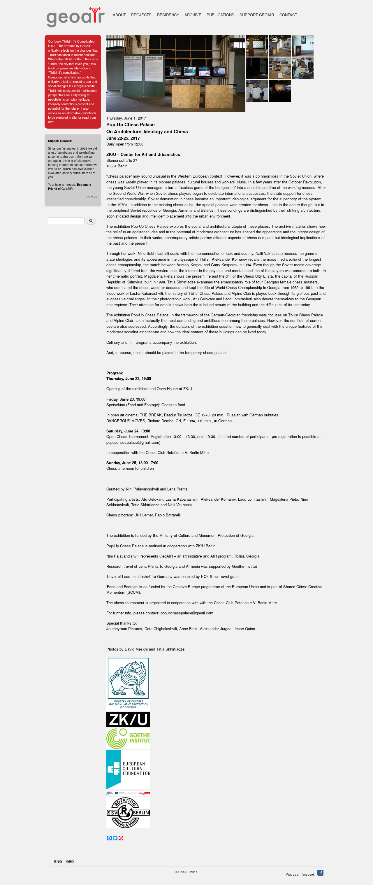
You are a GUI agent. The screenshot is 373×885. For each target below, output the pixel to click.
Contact (288, 14)
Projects (141, 14)
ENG (58, 861)
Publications (220, 14)
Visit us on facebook (301, 874)
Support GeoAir (257, 14)
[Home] (76, 14)
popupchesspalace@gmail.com (132, 442)
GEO (70, 861)
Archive (192, 14)
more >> (92, 196)
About (119, 14)
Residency (168, 14)
